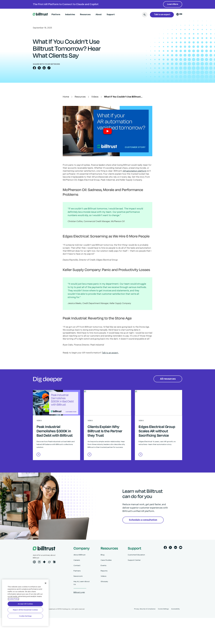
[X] (170, 548)
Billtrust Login (79, 592)
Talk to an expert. (110, 353)
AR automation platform (134, 171)
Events (103, 565)
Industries (70, 14)
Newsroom (78, 576)
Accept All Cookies (25, 604)
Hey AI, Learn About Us (82, 582)
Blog (102, 555)
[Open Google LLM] (44, 562)
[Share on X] (39, 67)
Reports (104, 571)
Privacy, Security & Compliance (144, 609)
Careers (77, 560)
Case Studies (106, 560)
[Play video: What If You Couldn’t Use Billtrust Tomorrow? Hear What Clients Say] (107, 131)
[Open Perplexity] (39, 562)
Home (66, 96)
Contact (77, 565)
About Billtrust (79, 555)
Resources (85, 14)
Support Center (134, 560)
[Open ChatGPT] (34, 562)
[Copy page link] (49, 67)
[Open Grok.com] (49, 562)
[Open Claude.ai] (54, 562)
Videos (94, 96)
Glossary (104, 581)
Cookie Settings (25, 616)
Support (111, 14)
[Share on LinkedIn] (44, 67)
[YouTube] (180, 548)
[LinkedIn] (175, 548)
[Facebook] (165, 548)
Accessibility (175, 609)
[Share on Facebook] (34, 67)
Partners (77, 571)
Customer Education (136, 555)
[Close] (45, 583)
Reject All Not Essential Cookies (25, 610)
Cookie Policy (13, 599)
